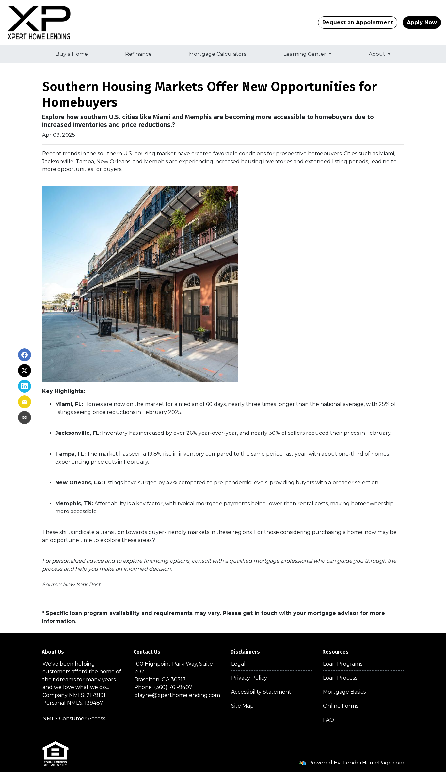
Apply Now (422, 22)
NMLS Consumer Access (73, 719)
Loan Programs (342, 664)
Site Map (242, 706)
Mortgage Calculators (217, 54)
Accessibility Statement (261, 692)
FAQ (328, 720)
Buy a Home (72, 54)
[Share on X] (24, 370)
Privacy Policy (249, 678)
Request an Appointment (357, 22)
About (378, 54)
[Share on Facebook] (24, 354)
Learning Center (305, 54)
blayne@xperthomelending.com (177, 695)
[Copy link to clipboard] (24, 417)
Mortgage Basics (344, 692)
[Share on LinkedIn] (24, 386)
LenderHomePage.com (373, 763)
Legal (238, 664)
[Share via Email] (24, 401)
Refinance (138, 54)
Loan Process (340, 678)
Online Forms (340, 706)
